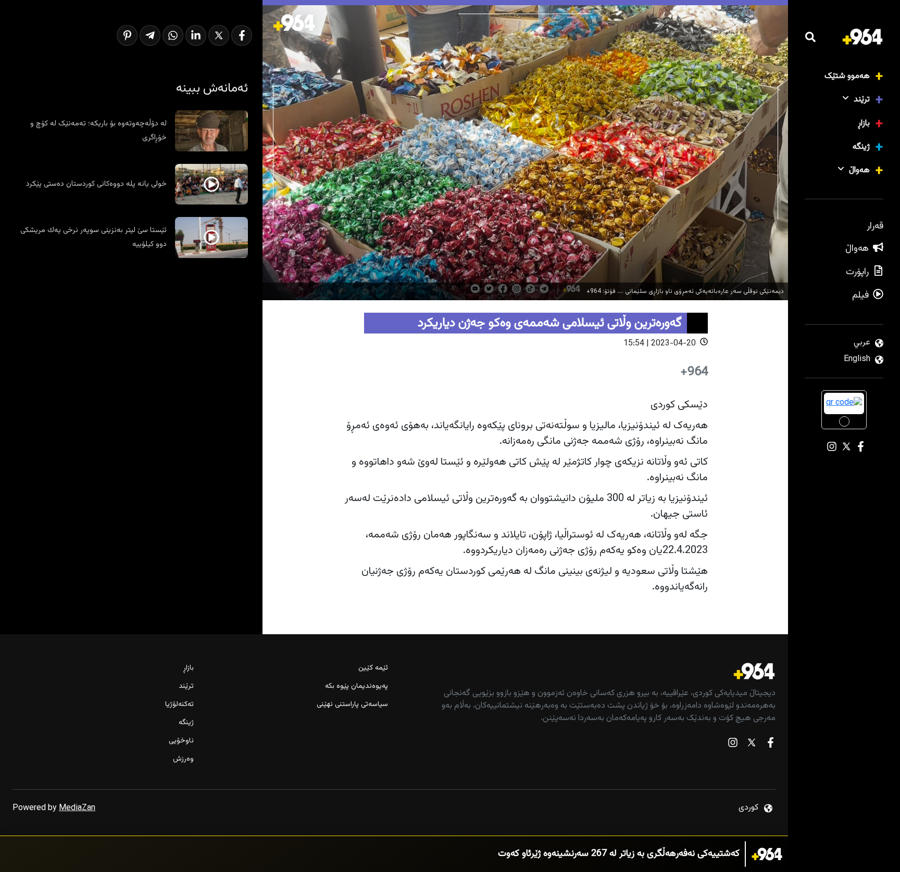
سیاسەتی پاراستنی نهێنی (352, 704)
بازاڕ (864, 123)
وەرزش (183, 759)
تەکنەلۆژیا (179, 704)
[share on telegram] (150, 35)
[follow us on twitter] (751, 744)
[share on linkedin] (195, 35)
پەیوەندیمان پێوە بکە (356, 686)
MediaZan (77, 808)
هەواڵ (859, 170)
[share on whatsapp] (172, 35)
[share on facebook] (241, 35)
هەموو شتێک (847, 76)
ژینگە (861, 146)
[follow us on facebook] (770, 744)
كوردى (748, 807)
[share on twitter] (218, 35)
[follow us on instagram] (733, 744)
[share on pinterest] (127, 35)
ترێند (862, 99)
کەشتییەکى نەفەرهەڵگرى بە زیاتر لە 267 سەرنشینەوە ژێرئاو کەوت (619, 854)
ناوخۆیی (181, 741)
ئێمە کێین (373, 668)
